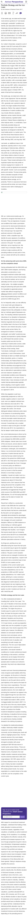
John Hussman (6, 9)
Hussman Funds (15, 9)
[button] (2, 13)
